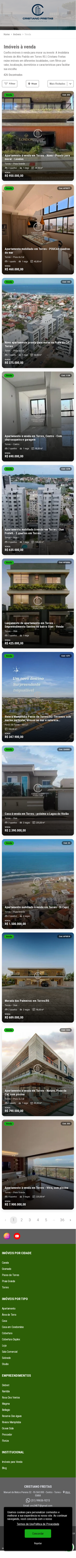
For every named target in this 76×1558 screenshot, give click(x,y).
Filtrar (12, 83)
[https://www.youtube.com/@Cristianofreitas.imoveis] (17, 1236)
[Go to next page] (70, 1220)
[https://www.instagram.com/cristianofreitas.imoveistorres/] (7, 1236)
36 (62, 1220)
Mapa (34, 83)
